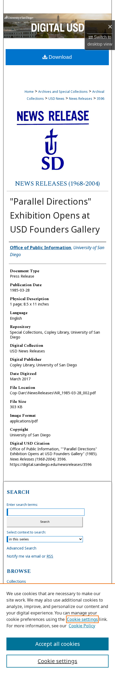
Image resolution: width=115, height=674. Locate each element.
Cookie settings (82, 619)
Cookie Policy (82, 626)
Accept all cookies (57, 643)
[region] (57, 628)
